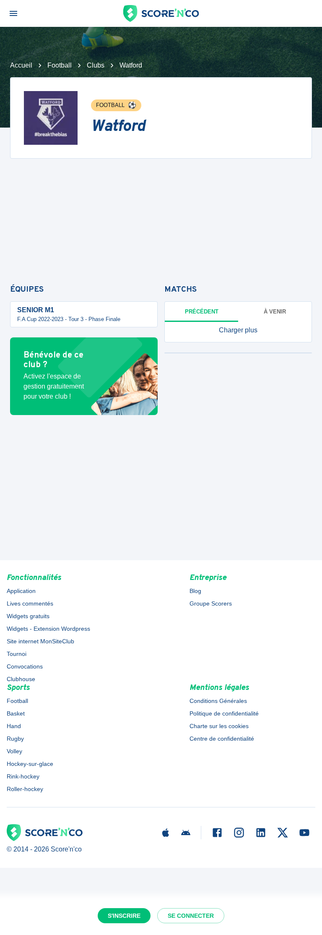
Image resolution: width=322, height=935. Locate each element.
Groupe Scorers (211, 603)
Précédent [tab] (201, 311)
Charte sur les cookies (219, 726)
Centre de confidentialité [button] (222, 738)
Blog (195, 591)
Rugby (15, 738)
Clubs (95, 65)
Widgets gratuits (28, 616)
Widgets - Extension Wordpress (48, 628)
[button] (238, 330)
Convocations (25, 666)
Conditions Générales (218, 700)
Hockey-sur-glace (30, 763)
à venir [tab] (275, 311)
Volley (14, 751)
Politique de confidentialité (224, 713)
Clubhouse (21, 679)
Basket (16, 713)
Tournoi (16, 653)
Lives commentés (30, 603)
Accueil (21, 65)
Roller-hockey (25, 789)
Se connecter (191, 915)
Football (59, 65)
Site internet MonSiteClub (40, 641)
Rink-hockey (23, 776)
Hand (14, 726)
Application (21, 591)
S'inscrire (124, 915)
